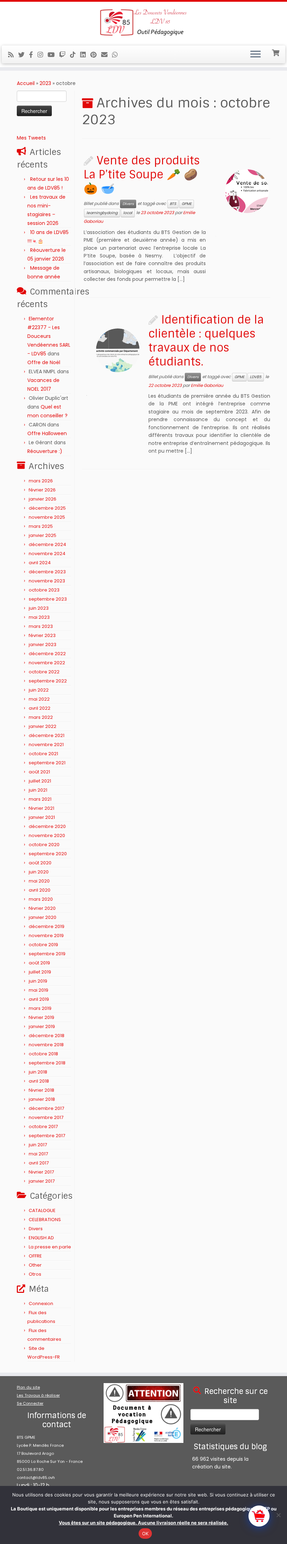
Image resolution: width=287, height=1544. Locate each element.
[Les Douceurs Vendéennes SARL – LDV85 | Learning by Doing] (143, 22)
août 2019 (39, 962)
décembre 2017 (46, 1108)
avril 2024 (40, 562)
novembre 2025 (47, 517)
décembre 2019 (46, 926)
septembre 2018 (47, 1063)
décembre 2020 (47, 826)
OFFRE (35, 1256)
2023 (45, 83)
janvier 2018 (42, 1099)
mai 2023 (39, 617)
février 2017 (41, 1172)
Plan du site (28, 1387)
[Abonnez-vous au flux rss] (13, 54)
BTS (173, 203)
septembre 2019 (47, 953)
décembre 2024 (47, 544)
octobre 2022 (44, 671)
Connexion (41, 1303)
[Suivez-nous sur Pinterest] (95, 54)
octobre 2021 (43, 753)
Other (35, 1265)
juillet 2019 (40, 972)
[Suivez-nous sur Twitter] (23, 54)
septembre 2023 (48, 599)
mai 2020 (39, 881)
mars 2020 (41, 899)
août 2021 (39, 772)
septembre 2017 (47, 1135)
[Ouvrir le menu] (255, 54)
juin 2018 (38, 1072)
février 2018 (41, 1090)
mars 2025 (41, 526)
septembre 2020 (48, 853)
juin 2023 (39, 608)
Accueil (26, 83)
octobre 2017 (43, 1126)
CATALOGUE (42, 1210)
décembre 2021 (46, 735)
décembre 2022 (47, 653)
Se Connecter (30, 1403)
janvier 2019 (42, 1026)
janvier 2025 (42, 535)
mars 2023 (41, 626)
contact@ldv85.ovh (36, 1477)
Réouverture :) (44, 451)
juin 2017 (38, 1144)
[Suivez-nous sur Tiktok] (75, 54)
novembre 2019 (46, 935)
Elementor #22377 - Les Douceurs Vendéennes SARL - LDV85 (48, 336)
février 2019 (41, 1017)
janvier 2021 (42, 817)
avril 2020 (39, 890)
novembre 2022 (47, 662)
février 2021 (41, 808)
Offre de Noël (43, 362)
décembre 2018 (46, 1035)
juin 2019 (38, 981)
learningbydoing (102, 212)
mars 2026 (41, 480)
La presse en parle (50, 1247)
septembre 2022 (48, 681)
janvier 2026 (42, 499)
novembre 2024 (47, 553)
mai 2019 (38, 990)
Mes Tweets (31, 137)
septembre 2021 (47, 762)
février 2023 (42, 635)
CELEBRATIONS (45, 1219)
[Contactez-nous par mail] (106, 54)
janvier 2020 (42, 917)
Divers (36, 1228)
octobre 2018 (43, 1053)
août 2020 (40, 862)
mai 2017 (38, 1153)
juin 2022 (39, 690)
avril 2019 (39, 999)
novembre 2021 (46, 744)
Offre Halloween (47, 433)
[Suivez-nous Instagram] (42, 54)
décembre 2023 (47, 571)
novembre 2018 (46, 1044)
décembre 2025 (47, 508)
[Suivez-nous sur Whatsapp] (117, 54)
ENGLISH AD (41, 1237)
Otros (35, 1274)
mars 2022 (41, 717)
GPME (186, 203)
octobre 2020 (44, 844)
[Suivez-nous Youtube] (53, 54)
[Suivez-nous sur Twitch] (64, 54)
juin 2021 (38, 790)
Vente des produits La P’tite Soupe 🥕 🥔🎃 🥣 (142, 174)
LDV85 (255, 377)
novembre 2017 (46, 1117)
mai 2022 (39, 699)
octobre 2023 (44, 590)
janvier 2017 (42, 1181)
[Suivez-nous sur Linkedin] (85, 54)
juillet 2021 (40, 781)
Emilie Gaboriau (207, 385)
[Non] (278, 1514)
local (127, 212)
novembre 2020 (47, 835)
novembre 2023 (47, 581)
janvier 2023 (42, 644)
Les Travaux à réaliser (38, 1395)
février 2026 (42, 490)
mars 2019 (40, 1008)
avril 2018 (39, 1081)
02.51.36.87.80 (30, 1469)
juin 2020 (39, 872)
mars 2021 (40, 799)
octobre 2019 (43, 944)
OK (145, 1533)
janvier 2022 (42, 726)
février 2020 (42, 908)
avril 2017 (39, 1163)
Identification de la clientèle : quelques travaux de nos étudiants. (206, 340)
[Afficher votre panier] (276, 52)
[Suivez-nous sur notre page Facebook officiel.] (33, 54)
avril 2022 (39, 708)
